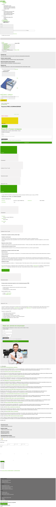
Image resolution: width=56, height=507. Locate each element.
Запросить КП (5, 20)
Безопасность (5, 48)
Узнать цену (4, 123)
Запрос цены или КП (5, 269)
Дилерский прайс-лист (5, 481)
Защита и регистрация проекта (8, 12)
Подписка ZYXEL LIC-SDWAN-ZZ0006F (7, 470)
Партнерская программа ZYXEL (8, 14)
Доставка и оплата (6, 8)
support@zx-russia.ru (8, 294)
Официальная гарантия (4, 175)
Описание (2, 152)
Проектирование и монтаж (7, 5)
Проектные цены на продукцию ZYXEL (9, 11)
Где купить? (5, 19)
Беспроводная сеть (6, 45)
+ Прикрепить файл (4, 139)
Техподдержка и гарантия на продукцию (9, 6)
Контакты (5, 18)
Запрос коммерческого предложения (9, 13)
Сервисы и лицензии (6, 49)
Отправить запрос (16, 341)
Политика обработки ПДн (18, 140)
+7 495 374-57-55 (6, 21)
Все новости (4, 366)
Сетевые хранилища (6, 47)
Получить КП (26, 142)
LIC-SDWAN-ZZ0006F (17, 470)
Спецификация (3, 160)
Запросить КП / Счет (4, 183)
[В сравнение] (6, 75)
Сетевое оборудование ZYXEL (4, 501)
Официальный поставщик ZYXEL (8, 17)
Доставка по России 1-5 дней (5, 168)
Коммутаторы (5, 44)
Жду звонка (4, 100)
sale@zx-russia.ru (5, 22)
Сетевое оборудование (7, 46)
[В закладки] (19, 75)
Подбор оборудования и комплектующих (9, 7)
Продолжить (2, 461)
